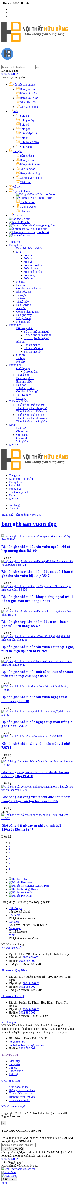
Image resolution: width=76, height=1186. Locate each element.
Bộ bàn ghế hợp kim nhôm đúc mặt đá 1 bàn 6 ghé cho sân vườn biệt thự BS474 (37, 574)
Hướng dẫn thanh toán (22, 1090)
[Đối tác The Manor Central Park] (29, 885)
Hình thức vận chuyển (22, 1096)
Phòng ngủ (15, 364)
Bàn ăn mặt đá (32, 344)
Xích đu (21, 308)
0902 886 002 (9, 73)
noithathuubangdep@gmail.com (27, 1045)
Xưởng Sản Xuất (11, 947)
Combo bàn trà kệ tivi (29, 288)
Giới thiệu (14, 1061)
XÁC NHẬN (9, 1179)
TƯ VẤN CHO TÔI (13, 1148)
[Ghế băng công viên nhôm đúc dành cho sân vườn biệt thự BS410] (38, 764)
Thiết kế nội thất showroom (32, 418)
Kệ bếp (20, 361)
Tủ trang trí (22, 298)
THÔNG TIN (9, 1054)
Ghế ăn (20, 354)
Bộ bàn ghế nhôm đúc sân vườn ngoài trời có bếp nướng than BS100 (35, 549)
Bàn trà (20, 285)
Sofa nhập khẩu (33, 271)
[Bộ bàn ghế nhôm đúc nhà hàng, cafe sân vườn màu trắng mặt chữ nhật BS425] (38, 664)
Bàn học (21, 384)
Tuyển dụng (16, 1070)
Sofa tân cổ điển (33, 265)
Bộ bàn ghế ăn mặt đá (36, 331)
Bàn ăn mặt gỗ (32, 351)
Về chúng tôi (9, 1022)
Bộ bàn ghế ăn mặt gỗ (36, 338)
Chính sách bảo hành (21, 1093)
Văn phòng (22, 441)
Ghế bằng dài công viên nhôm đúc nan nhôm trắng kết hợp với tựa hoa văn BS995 (35, 799)
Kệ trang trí (23, 321)
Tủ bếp (20, 358)
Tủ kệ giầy (22, 301)
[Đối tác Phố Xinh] (20, 895)
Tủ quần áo (23, 374)
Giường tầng (31, 371)
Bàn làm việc (24, 381)
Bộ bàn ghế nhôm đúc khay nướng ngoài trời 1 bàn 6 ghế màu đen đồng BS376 (37, 599)
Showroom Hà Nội (12, 996)
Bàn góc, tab (23, 291)
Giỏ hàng (14, 505)
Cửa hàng (22, 434)
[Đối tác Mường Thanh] (23, 889)
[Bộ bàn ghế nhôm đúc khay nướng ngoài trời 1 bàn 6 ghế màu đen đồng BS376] (38, 589)
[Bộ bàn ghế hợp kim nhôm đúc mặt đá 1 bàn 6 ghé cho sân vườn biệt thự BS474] (38, 564)
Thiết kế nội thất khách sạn (32, 411)
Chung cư (22, 431)
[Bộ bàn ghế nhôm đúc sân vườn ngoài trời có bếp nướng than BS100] (38, 539)
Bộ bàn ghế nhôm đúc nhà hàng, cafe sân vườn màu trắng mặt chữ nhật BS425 (37, 674)
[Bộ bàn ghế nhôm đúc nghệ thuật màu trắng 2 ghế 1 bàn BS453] (38, 714)
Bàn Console (23, 305)
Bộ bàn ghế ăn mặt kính (37, 334)
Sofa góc (29, 278)
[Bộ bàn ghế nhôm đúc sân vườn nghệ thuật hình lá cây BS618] (38, 689)
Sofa (19, 251)
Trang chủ (15, 241)
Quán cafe (22, 438)
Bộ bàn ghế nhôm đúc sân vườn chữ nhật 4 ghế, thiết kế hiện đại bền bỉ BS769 (37, 649)
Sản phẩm (14, 1064)
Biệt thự (21, 428)
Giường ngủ (23, 368)
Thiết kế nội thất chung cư (31, 408)
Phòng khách (16, 245)
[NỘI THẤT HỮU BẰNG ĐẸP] (34, 40)
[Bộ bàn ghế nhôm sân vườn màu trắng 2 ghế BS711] (33, 736)
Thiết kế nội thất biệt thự (30, 404)
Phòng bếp (15, 324)
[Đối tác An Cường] (21, 892)
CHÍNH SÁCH (10, 1080)
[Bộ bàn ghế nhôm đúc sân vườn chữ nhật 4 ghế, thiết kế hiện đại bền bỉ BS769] (38, 639)
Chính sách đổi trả (19, 1100)
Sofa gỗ (28, 261)
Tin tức (13, 1067)
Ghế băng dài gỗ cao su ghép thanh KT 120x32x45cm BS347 (31, 827)
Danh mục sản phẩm (21, 478)
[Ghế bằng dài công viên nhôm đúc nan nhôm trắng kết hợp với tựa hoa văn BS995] (38, 789)
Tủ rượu (21, 295)
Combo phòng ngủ (27, 391)
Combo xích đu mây (28, 311)
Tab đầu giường (25, 388)
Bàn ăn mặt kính (33, 348)
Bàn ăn (20, 341)
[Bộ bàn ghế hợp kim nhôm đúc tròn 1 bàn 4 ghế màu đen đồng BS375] (38, 614)
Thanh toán (15, 508)
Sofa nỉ (28, 258)
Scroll (4, 1182)
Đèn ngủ (21, 398)
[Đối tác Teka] (18, 879)
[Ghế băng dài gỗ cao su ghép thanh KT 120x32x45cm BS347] (38, 818)
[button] (9, 1158)
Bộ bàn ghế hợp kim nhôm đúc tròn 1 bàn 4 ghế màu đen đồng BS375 (35, 624)
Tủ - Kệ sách (23, 394)
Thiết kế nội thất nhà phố (30, 414)
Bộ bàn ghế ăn (24, 328)
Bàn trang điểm (25, 378)
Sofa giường (31, 268)
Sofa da (28, 255)
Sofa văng (29, 275)
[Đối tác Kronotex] (20, 882)
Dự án (12, 424)
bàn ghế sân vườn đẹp (28, 514)
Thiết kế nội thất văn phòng (32, 421)
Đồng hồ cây (23, 318)
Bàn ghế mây (24, 315)
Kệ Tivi (20, 281)
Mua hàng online (19, 1086)
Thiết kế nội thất (18, 401)
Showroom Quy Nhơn (14, 970)
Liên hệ (13, 444)
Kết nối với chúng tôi (13, 1106)
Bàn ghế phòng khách (29, 248)
